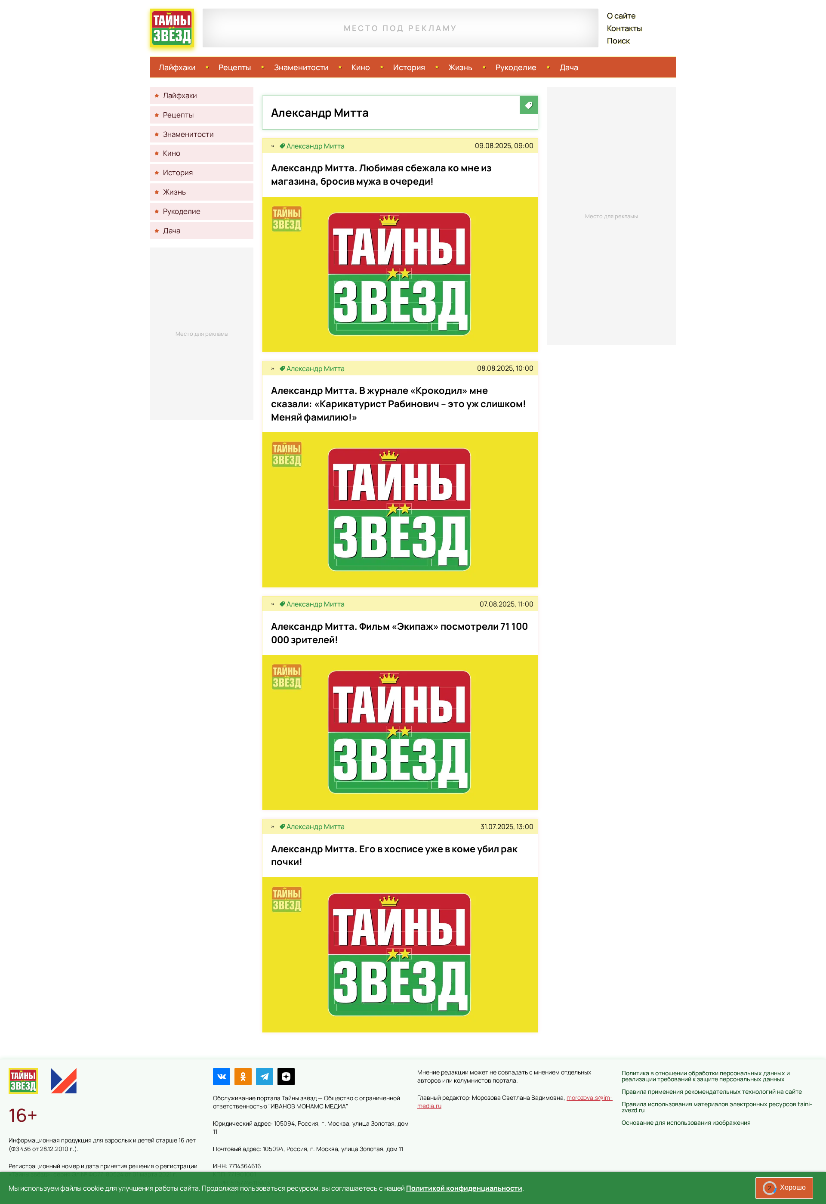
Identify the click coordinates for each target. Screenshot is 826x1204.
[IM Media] (64, 1081)
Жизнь (460, 67)
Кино (360, 67)
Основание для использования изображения (686, 1122)
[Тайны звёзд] (273, 146)
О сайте (621, 15)
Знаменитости (301, 67)
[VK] (221, 1076)
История (409, 67)
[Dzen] (286, 1076)
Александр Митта (316, 146)
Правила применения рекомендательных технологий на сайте (712, 1091)
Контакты (624, 28)
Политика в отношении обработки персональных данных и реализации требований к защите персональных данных (706, 1076)
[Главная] (23, 1081)
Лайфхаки (177, 67)
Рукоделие (516, 67)
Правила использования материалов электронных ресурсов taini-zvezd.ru (717, 1107)
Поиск (618, 40)
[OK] (243, 1076)
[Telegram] (264, 1076)
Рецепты (235, 67)
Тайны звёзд (172, 28)
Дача (569, 67)
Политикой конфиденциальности (464, 1188)
